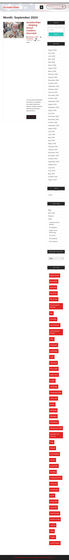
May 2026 (51, 59)
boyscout (53, 287)
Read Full (31, 117)
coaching (53, 319)
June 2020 (51, 134)
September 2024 (53, 86)
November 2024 (53, 80)
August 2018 (52, 179)
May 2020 (51, 137)
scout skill (53, 507)
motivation (53, 416)
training (52, 525)
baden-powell (54, 275)
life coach (53, 398)
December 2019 (53, 152)
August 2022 (52, 104)
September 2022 (53, 101)
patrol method (54, 454)
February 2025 (53, 74)
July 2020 (51, 131)
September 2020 (53, 125)
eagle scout (54, 374)
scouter (52, 460)
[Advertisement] (34, 71)
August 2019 (52, 164)
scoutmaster (54, 489)
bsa (51, 313)
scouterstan (54, 466)
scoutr (52, 495)
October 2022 (52, 98)
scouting (53, 472)
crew (52, 339)
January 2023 (52, 92)
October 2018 (52, 176)
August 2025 (52, 68)
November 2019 (53, 155)
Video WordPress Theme (22, 557)
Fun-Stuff (52, 235)
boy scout (53, 293)
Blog (49, 210)
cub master (54, 351)
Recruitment (53, 241)
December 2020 (53, 116)
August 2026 (52, 50)
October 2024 (52, 83)
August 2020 (52, 128)
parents (52, 448)
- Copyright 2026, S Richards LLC (43, 557)
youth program (55, 543)
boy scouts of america (54, 306)
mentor (52, 404)
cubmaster (53, 345)
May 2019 (51, 173)
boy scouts (53, 299)
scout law (53, 483)
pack (51, 442)
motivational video (56, 428)
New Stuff (51, 213)
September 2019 (53, 161)
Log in (50, 195)
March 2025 (52, 71)
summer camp (55, 519)
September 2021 (53, 107)
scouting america (55, 478)
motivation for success (54, 435)
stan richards (54, 513)
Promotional (53, 238)
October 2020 (52, 122)
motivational (54, 422)
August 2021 (52, 110)
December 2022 (53, 95)
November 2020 (53, 119)
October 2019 (52, 158)
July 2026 (51, 53)
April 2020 (51, 140)
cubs (52, 357)
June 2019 (51, 170)
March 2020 (52, 143)
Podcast (51, 216)
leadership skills (55, 392)
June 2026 (51, 56)
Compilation (53, 227)
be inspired (53, 281)
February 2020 (53, 146)
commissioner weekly (54, 332)
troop (52, 531)
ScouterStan (11, 7)
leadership (53, 386)
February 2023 (53, 89)
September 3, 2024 (33, 37)
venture (52, 537)
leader (52, 380)
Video (50, 219)
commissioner (54, 325)
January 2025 (52, 77)
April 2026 (51, 62)
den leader (54, 369)
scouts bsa (53, 501)
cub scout (53, 363)
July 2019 (51, 167)
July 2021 (51, 113)
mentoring (53, 410)
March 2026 (52, 65)
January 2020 (52, 149)
